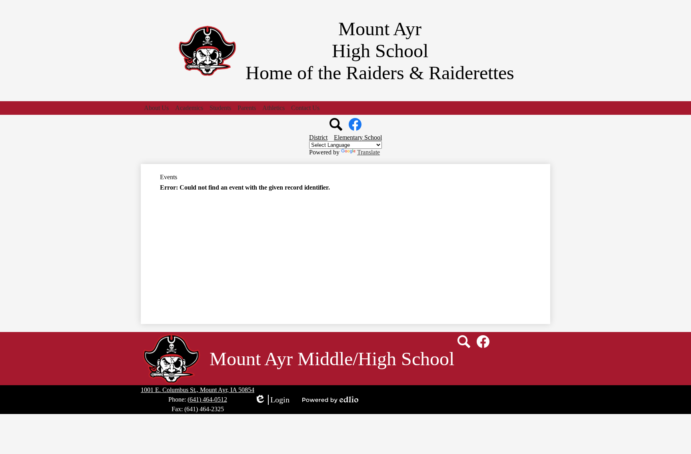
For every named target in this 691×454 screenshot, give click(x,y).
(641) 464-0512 (207, 399)
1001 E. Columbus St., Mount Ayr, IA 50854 (197, 389)
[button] (156, 108)
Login (272, 400)
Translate (368, 152)
